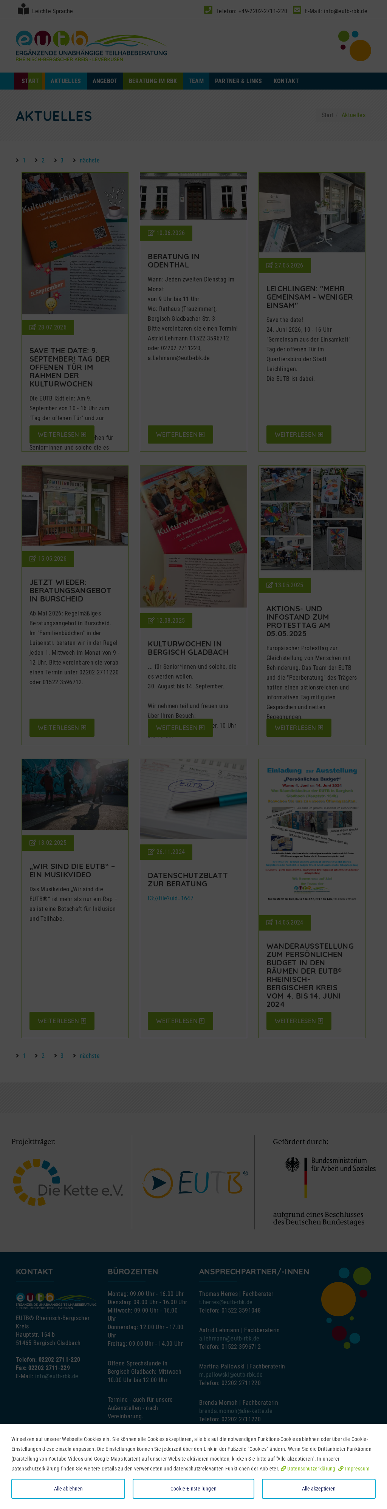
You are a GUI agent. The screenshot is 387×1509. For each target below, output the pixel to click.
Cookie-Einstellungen (193, 1489)
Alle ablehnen (68, 1489)
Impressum (357, 1469)
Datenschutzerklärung (311, 1469)
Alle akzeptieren (319, 1489)
